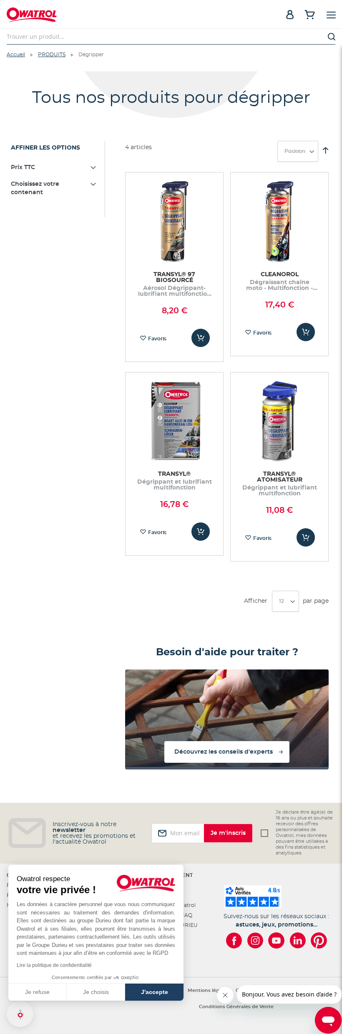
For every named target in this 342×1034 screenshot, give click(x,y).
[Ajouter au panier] (200, 338)
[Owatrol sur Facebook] (234, 940)
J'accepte (154, 992)
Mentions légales (208, 990)
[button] (20, 1014)
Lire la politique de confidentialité (54, 965)
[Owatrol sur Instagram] (255, 940)
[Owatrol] (89, 15)
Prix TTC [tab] (23, 167)
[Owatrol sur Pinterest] (319, 940)
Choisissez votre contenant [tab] (35, 188)
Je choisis (96, 992)
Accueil (16, 54)
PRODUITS (51, 54)
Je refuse (37, 992)
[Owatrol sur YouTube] (276, 940)
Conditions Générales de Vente (236, 1006)
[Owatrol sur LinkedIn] (297, 940)
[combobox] (171, 37)
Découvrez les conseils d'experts (223, 752)
